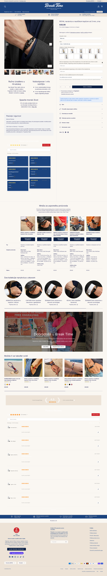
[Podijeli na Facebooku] (65, 132)
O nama (61, 568)
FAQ (97, 571)
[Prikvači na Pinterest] (68, 132)
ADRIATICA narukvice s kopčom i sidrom (13, 301)
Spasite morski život (88, 568)
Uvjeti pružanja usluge (95, 545)
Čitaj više (34, 107)
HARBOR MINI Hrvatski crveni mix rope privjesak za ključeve (12, 379)
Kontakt (101, 571)
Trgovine (66, 568)
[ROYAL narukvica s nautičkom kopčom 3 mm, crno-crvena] (33, 368)
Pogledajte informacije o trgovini (67, 94)
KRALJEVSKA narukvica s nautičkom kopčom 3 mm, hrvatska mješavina (73, 379)
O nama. (21, 93)
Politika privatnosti (94, 543)
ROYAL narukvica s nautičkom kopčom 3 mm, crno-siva (92, 379)
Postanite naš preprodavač (98, 568)
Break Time (9, 568)
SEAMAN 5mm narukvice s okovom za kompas (53, 301)
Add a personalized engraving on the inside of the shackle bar (74, 69)
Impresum (92, 540)
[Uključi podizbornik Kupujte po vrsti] (12, 11)
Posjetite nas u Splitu (58, 346)
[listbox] (81, 77)
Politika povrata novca (95, 538)
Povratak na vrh (53, 520)
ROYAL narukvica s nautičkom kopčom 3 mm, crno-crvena (31, 379)
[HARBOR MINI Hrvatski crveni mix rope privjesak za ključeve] (13, 368)
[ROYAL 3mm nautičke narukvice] (74, 289)
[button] (102, 6)
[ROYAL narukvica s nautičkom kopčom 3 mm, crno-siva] (94, 368)
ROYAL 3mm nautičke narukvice (73, 301)
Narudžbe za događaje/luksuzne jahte (88, 571)
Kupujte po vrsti (8, 11)
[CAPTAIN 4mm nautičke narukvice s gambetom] (33, 289)
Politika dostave (93, 533)
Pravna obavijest (93, 548)
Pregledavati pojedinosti (28, 239)
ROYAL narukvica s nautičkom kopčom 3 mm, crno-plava (51, 379)
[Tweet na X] (63, 132)
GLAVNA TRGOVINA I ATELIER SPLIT (16, 549)
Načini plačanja (93, 530)
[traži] (5, 6)
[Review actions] (26, 158)
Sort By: (41, 153)
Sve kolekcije (18, 11)
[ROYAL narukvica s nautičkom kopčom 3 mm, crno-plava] (53, 368)
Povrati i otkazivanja (94, 535)
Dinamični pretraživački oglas (96, 550)
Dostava (67, 27)
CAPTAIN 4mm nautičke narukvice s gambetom (33, 301)
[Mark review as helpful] (98, 432)
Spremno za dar (80, 568)
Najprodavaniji (25, 11)
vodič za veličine (84, 32)
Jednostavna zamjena (75, 32)
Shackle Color (62, 36)
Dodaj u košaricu (87, 86)
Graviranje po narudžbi (89, 11)
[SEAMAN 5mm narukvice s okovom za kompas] (53, 289)
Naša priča (45, 346)
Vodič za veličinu (73, 568)
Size (60, 41)
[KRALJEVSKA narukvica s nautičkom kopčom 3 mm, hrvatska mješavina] (74, 368)
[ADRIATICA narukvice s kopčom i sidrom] (13, 289)
